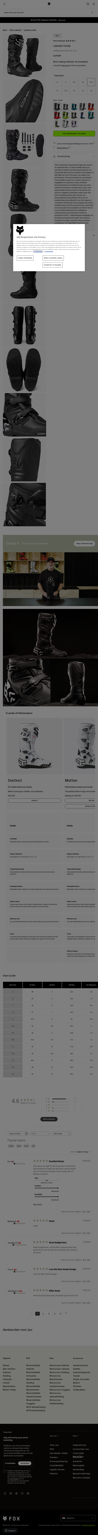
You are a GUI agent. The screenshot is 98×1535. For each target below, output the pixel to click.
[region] (49, 247)
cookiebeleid (38, 251)
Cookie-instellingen (25, 258)
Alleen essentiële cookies (53, 258)
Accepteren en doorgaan (52, 265)
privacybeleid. (49, 251)
